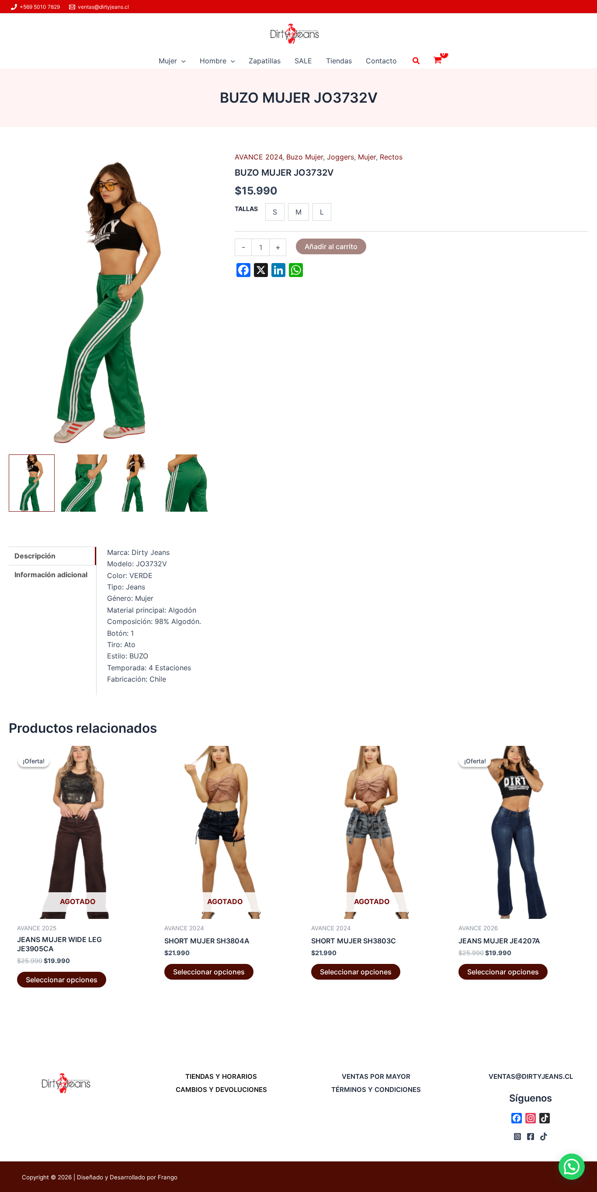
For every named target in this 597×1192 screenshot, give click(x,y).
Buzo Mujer (304, 156)
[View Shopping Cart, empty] (437, 61)
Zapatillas (265, 60)
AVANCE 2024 (258, 156)
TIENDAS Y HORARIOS (221, 1076)
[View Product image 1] (32, 483)
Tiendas (339, 60)
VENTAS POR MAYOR (376, 1076)
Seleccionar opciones (61, 979)
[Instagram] (517, 1136)
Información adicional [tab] (50, 574)
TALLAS (246, 208)
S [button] (275, 212)
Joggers (340, 156)
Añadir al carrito (331, 246)
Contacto (381, 60)
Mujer (168, 60)
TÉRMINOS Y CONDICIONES (376, 1089)
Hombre (213, 60)
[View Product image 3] (137, 483)
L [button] (322, 212)
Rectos (391, 156)
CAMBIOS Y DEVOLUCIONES (221, 1089)
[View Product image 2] (84, 483)
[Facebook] (531, 1136)
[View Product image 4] (189, 483)
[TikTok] (544, 1136)
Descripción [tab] (35, 555)
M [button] (298, 212)
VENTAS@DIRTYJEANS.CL (531, 1076)
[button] (181, 60)
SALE (303, 60)
